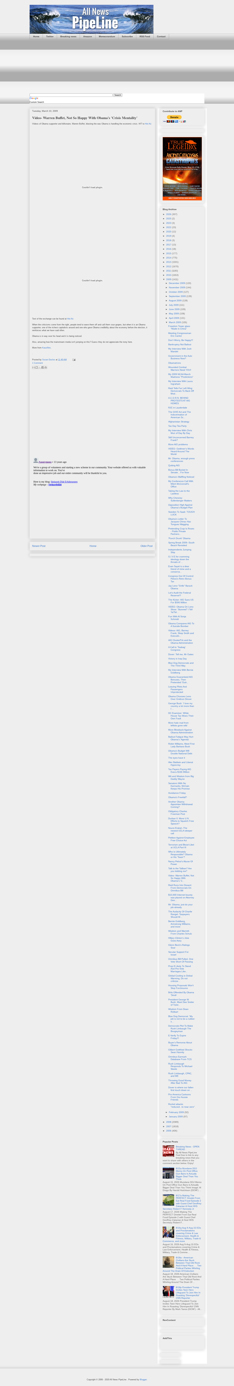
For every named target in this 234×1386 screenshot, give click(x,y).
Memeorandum (107, 36)
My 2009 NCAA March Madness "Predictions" (180, 375)
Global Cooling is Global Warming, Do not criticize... (180, 978)
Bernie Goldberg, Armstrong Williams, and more (179, 924)
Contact (161, 36)
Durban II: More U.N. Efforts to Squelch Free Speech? (181, 821)
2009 (169, 279)
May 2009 (174, 313)
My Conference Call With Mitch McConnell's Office (180, 484)
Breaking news (68, 36)
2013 (169, 262)
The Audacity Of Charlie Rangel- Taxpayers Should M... (180, 914)
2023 (169, 223)
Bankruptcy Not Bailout (179, 344)
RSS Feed (145, 36)
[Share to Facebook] (42, 367)
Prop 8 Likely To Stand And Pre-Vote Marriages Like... (179, 969)
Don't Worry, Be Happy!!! (180, 340)
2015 (169, 253)
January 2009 (176, 1116)
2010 (169, 275)
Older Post (146, 546)
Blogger (143, 1379)
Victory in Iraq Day (177, 658)
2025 (169, 218)
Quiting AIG (174, 465)
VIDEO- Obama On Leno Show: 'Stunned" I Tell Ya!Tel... (180, 609)
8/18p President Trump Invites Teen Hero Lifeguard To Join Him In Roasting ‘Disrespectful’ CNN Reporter (188, 1292)
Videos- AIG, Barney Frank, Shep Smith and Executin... (181, 633)
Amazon (87, 36)
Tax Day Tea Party (177, 426)
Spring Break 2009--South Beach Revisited (181, 544)
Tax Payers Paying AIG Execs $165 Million (179, 770)
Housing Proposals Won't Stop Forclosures (181, 986)
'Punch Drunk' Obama (179, 538)
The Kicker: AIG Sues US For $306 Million (180, 601)
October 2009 (176, 292)
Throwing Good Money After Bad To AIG (179, 1081)
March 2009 (175, 322)
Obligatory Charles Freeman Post (177, 812)
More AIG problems (178, 444)
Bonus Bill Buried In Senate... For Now (178, 471)
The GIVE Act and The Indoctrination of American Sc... (179, 415)
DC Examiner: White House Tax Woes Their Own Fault (181, 716)
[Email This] (33, 367)
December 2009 (177, 283)
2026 (169, 214)
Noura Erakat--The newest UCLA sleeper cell (180, 831)
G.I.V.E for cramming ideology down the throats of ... (178, 559)
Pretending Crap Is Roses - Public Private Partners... (181, 531)
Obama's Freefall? (177, 797)
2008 (169, 1122)
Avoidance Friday (177, 793)
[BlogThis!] (36, 367)
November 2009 (177, 287)
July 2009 (174, 305)
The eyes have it (176, 758)
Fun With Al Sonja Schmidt (177, 617)
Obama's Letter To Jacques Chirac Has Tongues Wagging (179, 522)
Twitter (49, 36)
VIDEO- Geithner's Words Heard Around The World (181, 451)
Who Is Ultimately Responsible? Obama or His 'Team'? (180, 854)
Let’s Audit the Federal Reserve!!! (179, 594)
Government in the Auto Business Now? (180, 357)
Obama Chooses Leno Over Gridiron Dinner (180, 697)
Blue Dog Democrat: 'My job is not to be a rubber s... (181, 1019)
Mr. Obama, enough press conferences (181, 459)
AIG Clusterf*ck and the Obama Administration (180, 641)
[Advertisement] (117, 66)
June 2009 (174, 309)
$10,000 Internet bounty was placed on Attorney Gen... (181, 898)
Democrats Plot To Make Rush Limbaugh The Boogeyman (180, 1028)
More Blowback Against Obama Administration (180, 731)
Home (36, 36)
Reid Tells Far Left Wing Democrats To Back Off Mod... (181, 391)
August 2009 (175, 300)
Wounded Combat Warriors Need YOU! (179, 368)
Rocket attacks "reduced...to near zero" (181, 1105)
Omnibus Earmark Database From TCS (179, 1058)
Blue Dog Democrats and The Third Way (181, 664)
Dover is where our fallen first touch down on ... (180, 1088)
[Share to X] (39, 367)
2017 (169, 244)
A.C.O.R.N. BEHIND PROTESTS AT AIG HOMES (179, 401)
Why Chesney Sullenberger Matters (180, 499)
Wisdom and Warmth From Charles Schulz (180, 932)
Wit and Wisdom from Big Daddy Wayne (181, 777)
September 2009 (177, 296)
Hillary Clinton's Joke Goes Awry (178, 939)
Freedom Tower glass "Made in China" (179, 327)
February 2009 (176, 1112)
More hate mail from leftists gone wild (178, 724)
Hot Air (148, 124)
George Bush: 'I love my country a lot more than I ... (181, 706)
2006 (169, 1130)
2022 (169, 227)
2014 (169, 257)
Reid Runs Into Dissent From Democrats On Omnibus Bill (179, 888)
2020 (169, 231)
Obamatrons (174, 363)
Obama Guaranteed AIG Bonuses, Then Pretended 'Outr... (180, 680)
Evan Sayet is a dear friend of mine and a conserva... (179, 569)
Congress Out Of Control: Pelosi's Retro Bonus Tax (181, 579)
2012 (169, 266)
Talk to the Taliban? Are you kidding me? (180, 869)
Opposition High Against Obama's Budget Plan (180, 506)
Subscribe (127, 36)
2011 (169, 270)
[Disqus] (92, 414)
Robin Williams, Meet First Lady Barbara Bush (181, 745)
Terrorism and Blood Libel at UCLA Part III (181, 846)
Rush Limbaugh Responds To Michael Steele (180, 1066)
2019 (169, 236)
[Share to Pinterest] (45, 367)
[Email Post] (73, 359)
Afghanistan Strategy (178, 421)
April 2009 (174, 318)
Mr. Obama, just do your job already (180, 906)
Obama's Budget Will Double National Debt (180, 752)
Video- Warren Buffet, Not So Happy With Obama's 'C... (181, 878)
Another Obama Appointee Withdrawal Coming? (180, 804)
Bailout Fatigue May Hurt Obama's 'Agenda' (180, 738)
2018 (169, 240)
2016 (169, 249)
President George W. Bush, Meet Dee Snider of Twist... (181, 1002)
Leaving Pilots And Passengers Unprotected (177, 689)
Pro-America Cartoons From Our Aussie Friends (179, 1097)
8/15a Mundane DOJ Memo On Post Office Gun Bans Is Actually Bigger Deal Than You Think (187, 1173)
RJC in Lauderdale (177, 407)
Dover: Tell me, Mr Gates (180, 654)
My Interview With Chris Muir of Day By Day (180, 431)
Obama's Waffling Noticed (181, 477)
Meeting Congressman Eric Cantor (179, 334)
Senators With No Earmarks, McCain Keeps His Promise (179, 786)
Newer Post (38, 546)
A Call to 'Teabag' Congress (177, 648)
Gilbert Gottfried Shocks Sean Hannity (180, 1051)
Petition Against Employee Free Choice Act (181, 839)
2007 (169, 1126)
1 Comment (37, 363)
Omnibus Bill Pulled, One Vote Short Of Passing (180, 960)
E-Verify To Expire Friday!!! (177, 1037)
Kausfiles (46, 347)
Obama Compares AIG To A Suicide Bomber (181, 624)
